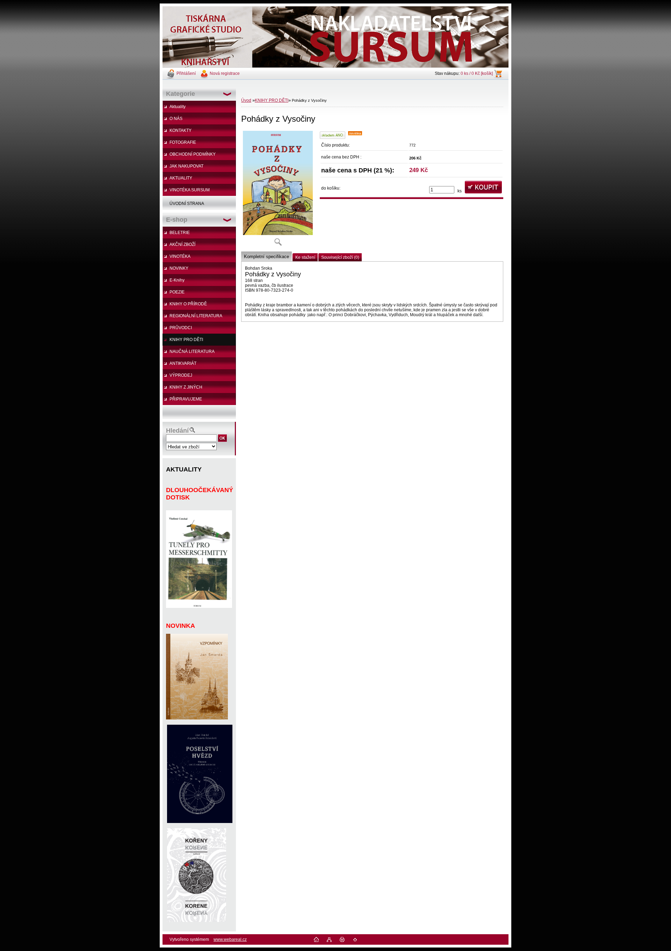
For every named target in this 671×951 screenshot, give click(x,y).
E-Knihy (177, 280)
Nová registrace (225, 73)
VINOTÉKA (179, 256)
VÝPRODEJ (180, 375)
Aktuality (177, 106)
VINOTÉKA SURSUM (189, 189)
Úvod (246, 100)
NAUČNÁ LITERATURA (192, 351)
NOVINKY (178, 268)
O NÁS (175, 118)
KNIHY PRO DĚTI (186, 339)
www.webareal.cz (230, 939)
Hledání (177, 430)
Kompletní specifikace (266, 256)
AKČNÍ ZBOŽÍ (182, 244)
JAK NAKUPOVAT (186, 166)
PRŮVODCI (180, 327)
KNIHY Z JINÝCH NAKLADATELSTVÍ (182, 389)
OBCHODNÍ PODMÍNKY (192, 154)
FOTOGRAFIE (182, 142)
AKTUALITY (180, 178)
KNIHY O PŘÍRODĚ (188, 303)
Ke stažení (305, 257)
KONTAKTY (180, 130)
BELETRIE (179, 232)
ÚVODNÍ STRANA (186, 203)
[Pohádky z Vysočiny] (277, 190)
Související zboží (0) (340, 257)
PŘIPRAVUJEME (185, 399)
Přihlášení (186, 73)
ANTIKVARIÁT (182, 363)
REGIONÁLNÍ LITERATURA (195, 315)
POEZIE (177, 292)
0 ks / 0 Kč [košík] (477, 73)
